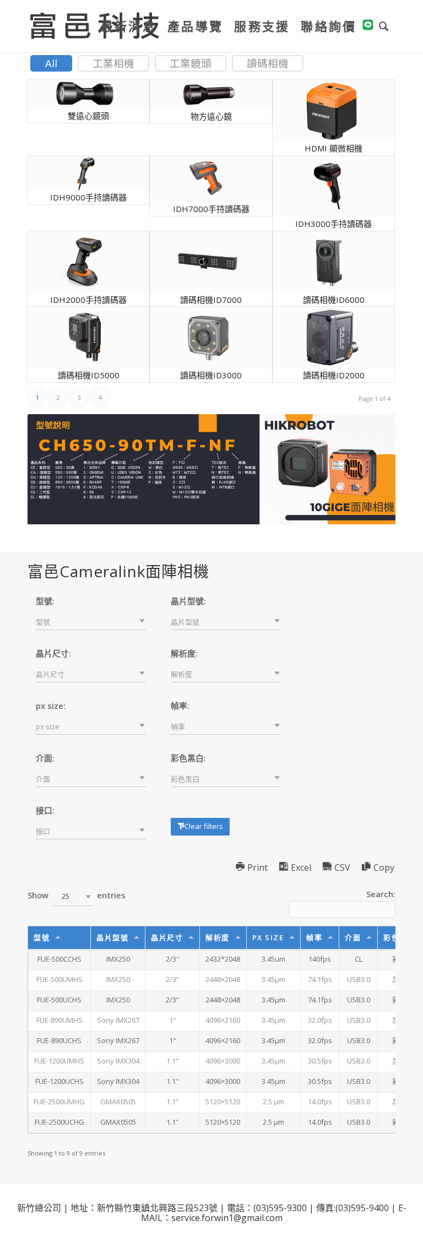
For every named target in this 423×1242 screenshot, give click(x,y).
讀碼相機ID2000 (334, 375)
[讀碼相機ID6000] (330, 261)
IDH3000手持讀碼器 (333, 223)
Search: (380, 893)
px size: (51, 705)
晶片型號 (112, 937)
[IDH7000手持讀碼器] (207, 179)
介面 (353, 937)
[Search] (384, 26)
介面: (45, 757)
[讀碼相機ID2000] (330, 337)
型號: (45, 600)
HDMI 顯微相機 (333, 148)
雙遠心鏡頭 (88, 115)
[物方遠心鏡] (207, 94)
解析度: (184, 653)
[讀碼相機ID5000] (85, 337)
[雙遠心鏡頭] (85, 94)
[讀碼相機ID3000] (207, 337)
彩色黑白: (188, 757)
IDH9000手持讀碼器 (88, 197)
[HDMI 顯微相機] (330, 110)
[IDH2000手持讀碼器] (85, 261)
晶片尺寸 (167, 937)
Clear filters (204, 826)
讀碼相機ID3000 (211, 375)
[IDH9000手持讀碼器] (85, 173)
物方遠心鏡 (211, 116)
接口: (45, 810)
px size (268, 937)
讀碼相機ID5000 (89, 375)
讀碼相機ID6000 (334, 299)
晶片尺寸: (53, 653)
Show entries (77, 895)
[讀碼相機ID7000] (207, 261)
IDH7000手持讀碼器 (211, 208)
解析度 (217, 937)
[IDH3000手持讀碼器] (330, 186)
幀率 (314, 937)
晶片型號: (188, 600)
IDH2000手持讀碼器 (88, 299)
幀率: (180, 705)
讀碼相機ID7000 (211, 299)
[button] (91, 622)
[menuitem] (128, 26)
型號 (42, 937)
